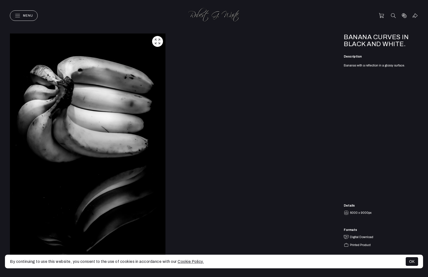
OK (412, 261)
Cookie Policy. (191, 261)
